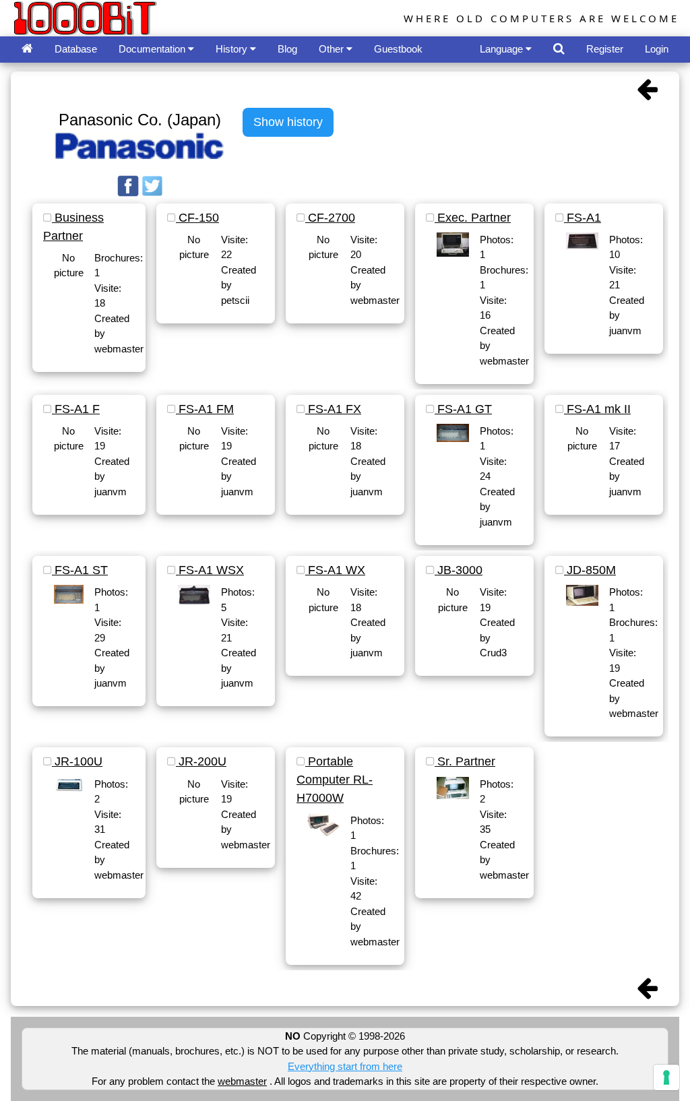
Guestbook (398, 49)
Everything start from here (345, 1066)
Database (76, 49)
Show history (288, 122)
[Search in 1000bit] (558, 49)
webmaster (242, 1081)
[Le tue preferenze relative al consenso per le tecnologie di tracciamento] (666, 1077)
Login (656, 49)
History (233, 49)
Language (503, 49)
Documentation (153, 49)
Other (332, 49)
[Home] (27, 49)
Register (604, 49)
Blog (287, 49)
